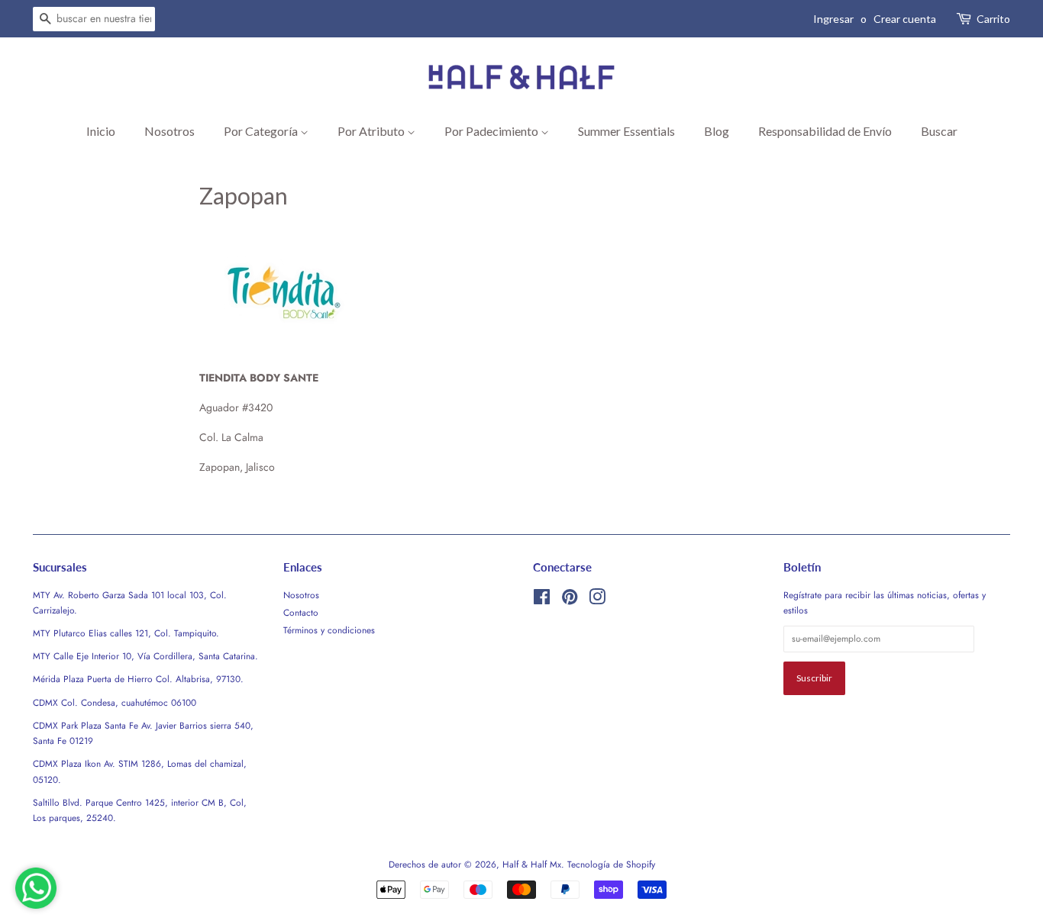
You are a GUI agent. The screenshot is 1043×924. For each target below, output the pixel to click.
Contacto (300, 612)
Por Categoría (262, 131)
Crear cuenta (904, 18)
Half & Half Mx (531, 864)
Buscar (939, 131)
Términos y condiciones (329, 629)
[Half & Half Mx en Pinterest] (569, 600)
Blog (716, 131)
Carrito (993, 18)
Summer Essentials (626, 131)
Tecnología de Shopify (611, 864)
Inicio (100, 131)
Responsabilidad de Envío (825, 131)
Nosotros (169, 131)
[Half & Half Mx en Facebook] (542, 600)
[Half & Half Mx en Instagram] (597, 600)
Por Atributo (372, 131)
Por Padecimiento (492, 131)
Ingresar (833, 18)
